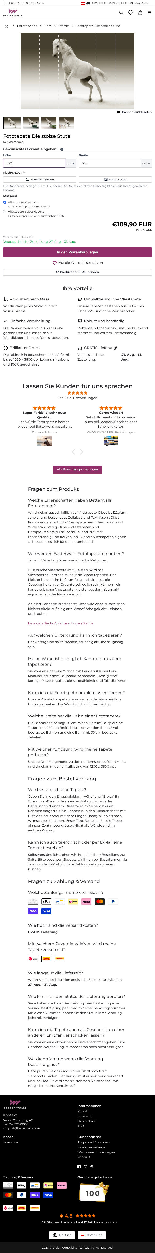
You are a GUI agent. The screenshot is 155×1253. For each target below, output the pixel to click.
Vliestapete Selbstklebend (37, 213)
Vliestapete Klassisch (29, 204)
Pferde (63, 26)
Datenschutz (86, 1121)
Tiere (48, 26)
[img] (77, 393)
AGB (81, 1126)
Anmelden (10, 1142)
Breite (83, 155)
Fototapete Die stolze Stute (97, 26)
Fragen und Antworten (94, 1142)
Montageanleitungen (92, 1147)
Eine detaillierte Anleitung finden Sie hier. (61, 623)
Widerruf (84, 1157)
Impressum (86, 1116)
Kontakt (83, 1111)
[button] (12, 123)
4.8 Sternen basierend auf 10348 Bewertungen (79, 1222)
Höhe (7, 155)
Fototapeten (27, 26)
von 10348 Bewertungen (77, 398)
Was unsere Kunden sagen (96, 1152)
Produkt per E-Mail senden (79, 272)
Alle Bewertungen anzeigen (77, 469)
